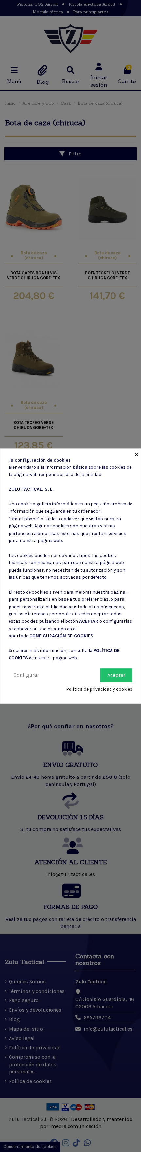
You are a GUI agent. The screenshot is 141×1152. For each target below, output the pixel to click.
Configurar (26, 675)
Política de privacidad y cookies (99, 689)
